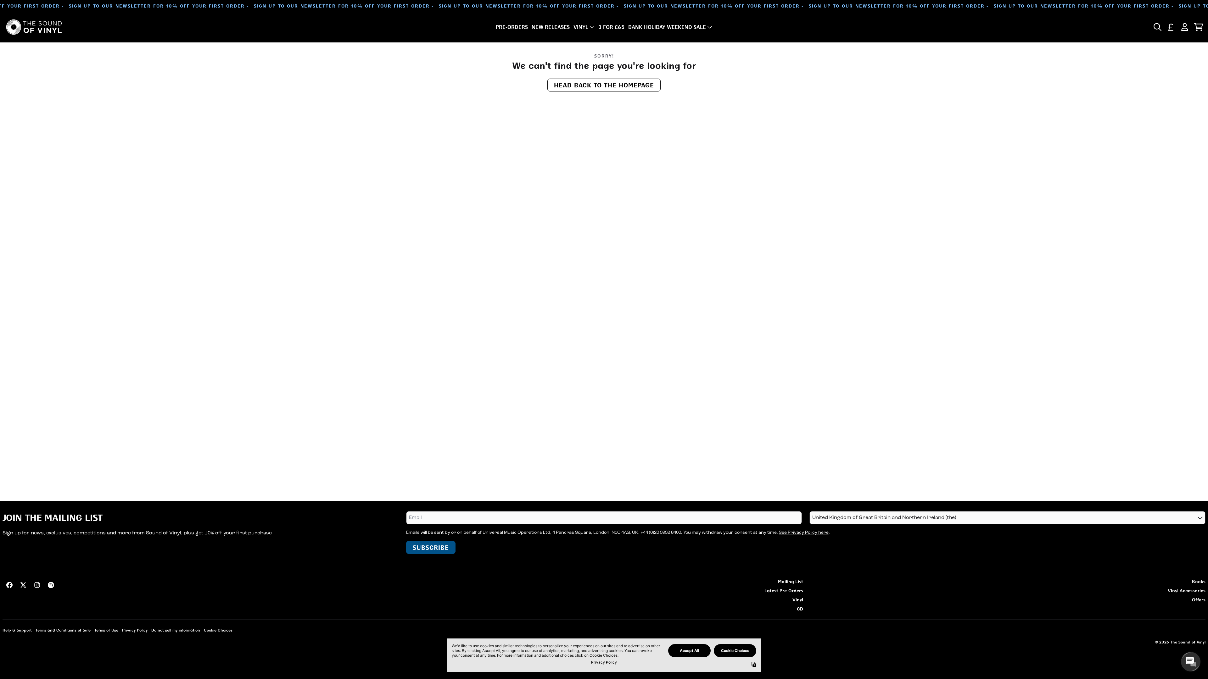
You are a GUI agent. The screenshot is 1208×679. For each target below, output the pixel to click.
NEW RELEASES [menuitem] (551, 27)
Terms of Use (106, 630)
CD (800, 608)
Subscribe (431, 547)
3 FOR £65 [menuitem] (611, 27)
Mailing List (790, 581)
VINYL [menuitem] (580, 27)
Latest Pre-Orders (783, 590)
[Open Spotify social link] (51, 585)
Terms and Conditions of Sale (63, 630)
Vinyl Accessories (1186, 590)
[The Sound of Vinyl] (34, 27)
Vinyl (797, 599)
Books (1198, 581)
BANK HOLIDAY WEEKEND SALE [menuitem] (667, 27)
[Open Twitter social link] (23, 585)
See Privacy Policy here (804, 532)
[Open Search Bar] (1157, 27)
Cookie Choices (218, 630)
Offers (1198, 599)
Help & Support (17, 630)
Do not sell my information (175, 630)
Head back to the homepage (604, 85)
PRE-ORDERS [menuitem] (512, 27)
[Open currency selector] (1171, 27)
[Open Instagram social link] (37, 585)
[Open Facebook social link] (9, 585)
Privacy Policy (135, 630)
